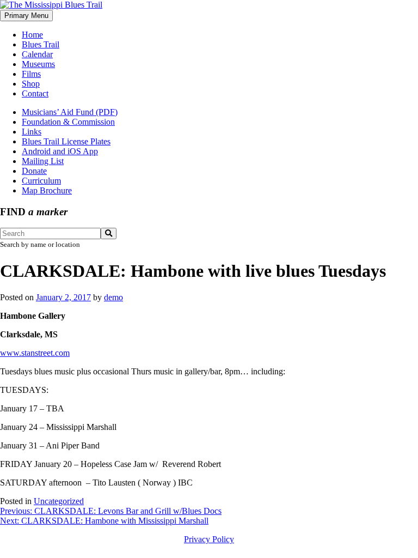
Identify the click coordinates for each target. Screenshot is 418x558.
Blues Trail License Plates (66, 141)
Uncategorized (59, 501)
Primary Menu (26, 15)
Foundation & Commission (68, 121)
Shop (31, 83)
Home (32, 34)
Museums (38, 64)
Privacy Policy (209, 539)
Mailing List (43, 161)
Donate (34, 170)
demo (113, 297)
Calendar (37, 54)
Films (31, 73)
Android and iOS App (60, 151)
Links (31, 131)
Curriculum (41, 180)
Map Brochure (47, 190)
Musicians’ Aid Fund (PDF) (70, 112)
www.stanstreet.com (35, 352)
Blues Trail (40, 44)
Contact (35, 93)
